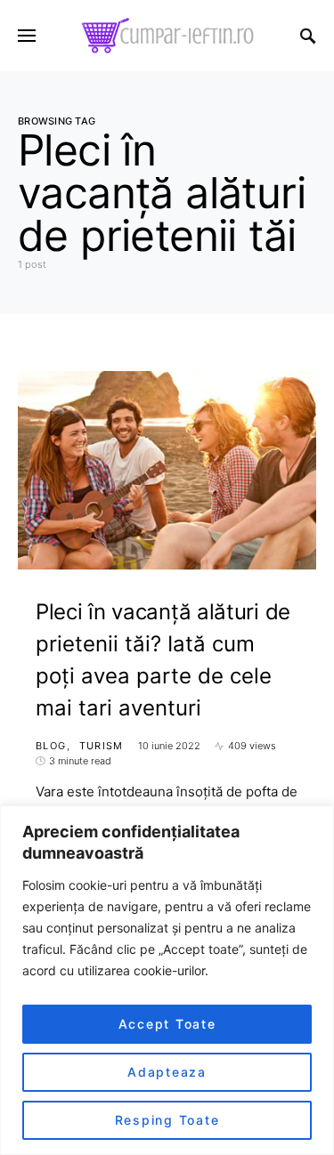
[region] (167, 980)
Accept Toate (167, 1023)
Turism (101, 745)
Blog (51, 745)
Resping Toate (167, 1119)
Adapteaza (167, 1071)
